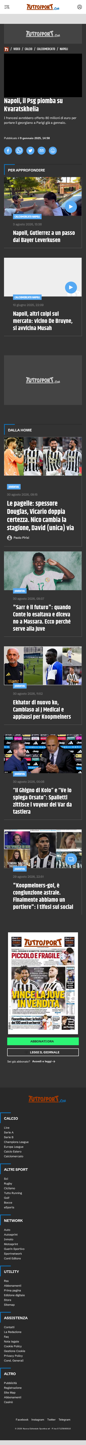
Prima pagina (12, 1290)
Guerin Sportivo (14, 1249)
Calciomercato (46, 49)
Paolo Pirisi (21, 537)
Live (6, 1127)
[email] (42, 151)
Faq (6, 1336)
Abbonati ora (42, 1041)
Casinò (8, 1402)
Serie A (9, 1132)
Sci (6, 1179)
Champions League (16, 1142)
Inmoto (8, 1239)
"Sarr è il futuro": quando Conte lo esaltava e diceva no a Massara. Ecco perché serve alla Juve (42, 618)
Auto (7, 1230)
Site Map (9, 1392)
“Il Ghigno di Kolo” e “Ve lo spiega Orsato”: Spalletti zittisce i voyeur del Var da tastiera (42, 801)
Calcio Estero (12, 1151)
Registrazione (13, 1388)
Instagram (37, 1419)
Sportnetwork (13, 1253)
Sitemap (9, 1305)
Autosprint (11, 1234)
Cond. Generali (13, 1360)
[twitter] (30, 151)
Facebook (22, 1419)
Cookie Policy (13, 1346)
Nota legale (11, 1341)
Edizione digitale (14, 1295)
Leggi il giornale (44, 1052)
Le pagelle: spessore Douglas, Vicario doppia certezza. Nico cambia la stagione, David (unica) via (40, 516)
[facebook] (8, 151)
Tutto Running (13, 1193)
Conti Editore (12, 1258)
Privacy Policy (13, 1356)
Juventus (14, 487)
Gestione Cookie (14, 1351)
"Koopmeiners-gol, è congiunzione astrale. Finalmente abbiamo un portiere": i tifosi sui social (43, 896)
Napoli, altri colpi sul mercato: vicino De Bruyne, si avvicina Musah (43, 321)
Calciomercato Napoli (27, 216)
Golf (6, 1198)
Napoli (64, 49)
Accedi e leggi (42, 1061)
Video (16, 49)
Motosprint (11, 1244)
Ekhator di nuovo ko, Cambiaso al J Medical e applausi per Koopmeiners (42, 710)
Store (7, 1300)
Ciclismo (9, 1188)
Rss (6, 1281)
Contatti (9, 1327)
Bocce (8, 1202)
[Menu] (7, 7)
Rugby (8, 1183)
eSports (9, 1207)
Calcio (28, 49)
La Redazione (12, 1332)
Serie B (8, 1137)
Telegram (64, 1419)
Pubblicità (10, 1383)
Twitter (51, 1419)
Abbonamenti (12, 1285)
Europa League (13, 1147)
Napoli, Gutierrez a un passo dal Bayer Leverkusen (44, 237)
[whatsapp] (19, 151)
